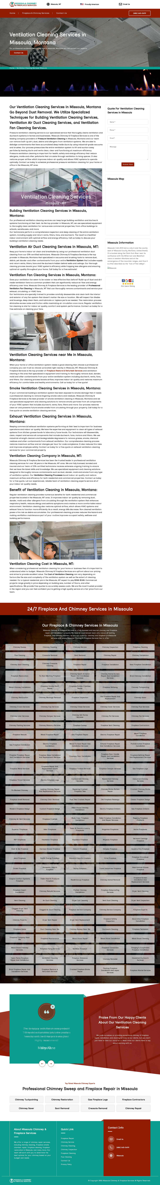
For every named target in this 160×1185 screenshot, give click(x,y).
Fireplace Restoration (19, 676)
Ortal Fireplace (110, 858)
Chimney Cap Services (50, 707)
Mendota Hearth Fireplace (80, 858)
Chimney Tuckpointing (140, 687)
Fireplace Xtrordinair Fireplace (140, 858)
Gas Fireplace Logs (140, 769)
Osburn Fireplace (80, 849)
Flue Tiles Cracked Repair (80, 799)
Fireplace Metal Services (19, 769)
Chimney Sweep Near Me (80, 929)
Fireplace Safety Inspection (110, 920)
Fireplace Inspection (80, 697)
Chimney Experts (20, 920)
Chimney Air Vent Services (19, 819)
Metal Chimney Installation (19, 687)
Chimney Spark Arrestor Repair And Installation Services (80, 676)
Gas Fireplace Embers (140, 809)
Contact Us (61, 13)
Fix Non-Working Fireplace (49, 676)
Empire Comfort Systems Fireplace (19, 880)
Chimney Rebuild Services (50, 891)
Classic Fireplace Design (140, 799)
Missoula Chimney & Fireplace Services (118, 1181)
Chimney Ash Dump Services (80, 716)
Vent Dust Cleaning (110, 900)
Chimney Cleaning (50, 647)
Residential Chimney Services (110, 780)
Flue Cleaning (19, 655)
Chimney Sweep (19, 647)
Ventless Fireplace (80, 949)
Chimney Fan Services (140, 716)
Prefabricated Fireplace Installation (140, 745)
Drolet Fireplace (19, 868)
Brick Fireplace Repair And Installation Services (19, 970)
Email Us (126, 4)
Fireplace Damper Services (110, 769)
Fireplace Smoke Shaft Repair (50, 687)
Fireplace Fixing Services (50, 949)
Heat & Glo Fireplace (19, 849)
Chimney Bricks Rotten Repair (110, 790)
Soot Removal (79, 655)
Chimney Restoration (19, 697)
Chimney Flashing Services (19, 725)
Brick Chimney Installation (140, 676)
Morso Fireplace (79, 868)
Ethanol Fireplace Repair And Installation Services (110, 745)
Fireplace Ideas (19, 929)
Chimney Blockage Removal (50, 697)
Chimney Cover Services (110, 707)
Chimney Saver (140, 697)
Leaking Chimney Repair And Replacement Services (50, 790)
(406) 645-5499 (139, 13)
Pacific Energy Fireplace (49, 858)
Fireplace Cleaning (140, 647)
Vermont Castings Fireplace (140, 840)
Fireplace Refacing (110, 687)
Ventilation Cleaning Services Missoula (32, 68)
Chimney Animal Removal (110, 880)
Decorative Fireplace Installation (140, 920)
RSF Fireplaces (20, 840)
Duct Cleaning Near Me (49, 929)
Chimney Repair (110, 655)
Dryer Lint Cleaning (80, 900)
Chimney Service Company (110, 910)
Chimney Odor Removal (49, 799)
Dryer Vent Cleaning (140, 891)
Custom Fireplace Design (50, 809)
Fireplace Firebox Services (79, 769)
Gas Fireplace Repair (80, 735)
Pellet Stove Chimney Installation (80, 809)
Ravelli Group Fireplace (80, 880)
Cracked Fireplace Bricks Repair (80, 970)
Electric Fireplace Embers (110, 809)
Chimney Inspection (110, 647)
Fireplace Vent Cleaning (110, 725)
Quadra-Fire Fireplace (140, 849)
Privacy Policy (66, 1164)
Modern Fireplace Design (20, 809)
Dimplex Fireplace (110, 849)
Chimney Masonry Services (50, 725)
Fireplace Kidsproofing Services (110, 891)
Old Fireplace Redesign (110, 799)
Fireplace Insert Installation (19, 891)
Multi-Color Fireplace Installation (80, 819)
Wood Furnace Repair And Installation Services (79, 745)
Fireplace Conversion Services (110, 949)
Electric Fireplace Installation (50, 745)
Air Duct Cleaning (50, 900)
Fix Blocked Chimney (19, 790)
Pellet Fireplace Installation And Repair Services (110, 819)
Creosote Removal (49, 655)
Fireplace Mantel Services (140, 970)
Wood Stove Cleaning (140, 938)
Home (12, 13)
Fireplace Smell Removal (19, 799)
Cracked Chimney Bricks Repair (140, 790)
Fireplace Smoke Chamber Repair (80, 687)
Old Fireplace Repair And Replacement (110, 697)
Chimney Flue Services (140, 707)
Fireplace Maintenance (50, 938)
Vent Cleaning (19, 900)
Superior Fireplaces (20, 829)
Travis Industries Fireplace (110, 868)
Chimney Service (80, 647)
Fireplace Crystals (50, 819)
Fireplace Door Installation (80, 756)
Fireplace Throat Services (19, 780)
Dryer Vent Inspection (140, 900)
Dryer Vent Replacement (80, 920)
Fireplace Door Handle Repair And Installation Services (110, 756)
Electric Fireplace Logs (50, 780)
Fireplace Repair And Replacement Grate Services (49, 768)
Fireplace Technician (140, 929)
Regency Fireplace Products (140, 819)
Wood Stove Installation (110, 938)
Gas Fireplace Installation (19, 745)
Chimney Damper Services (49, 716)
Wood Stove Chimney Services (19, 949)
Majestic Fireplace (110, 840)
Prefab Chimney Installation (80, 891)
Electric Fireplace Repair (110, 735)
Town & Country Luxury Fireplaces (80, 829)
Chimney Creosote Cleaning (49, 664)
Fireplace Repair (80, 665)
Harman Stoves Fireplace (50, 849)
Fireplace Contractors (140, 725)
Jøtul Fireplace (20, 858)
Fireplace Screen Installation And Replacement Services (140, 880)
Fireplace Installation (110, 665)
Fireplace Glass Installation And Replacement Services (50, 756)
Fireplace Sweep (80, 725)
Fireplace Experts (140, 910)
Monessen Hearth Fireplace (50, 868)
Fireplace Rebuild (20, 735)
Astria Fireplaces (140, 829)
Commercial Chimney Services (80, 780)
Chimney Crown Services (20, 707)
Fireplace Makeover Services (80, 959)
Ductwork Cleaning (110, 929)
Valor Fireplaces (50, 829)
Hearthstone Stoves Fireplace (140, 868)
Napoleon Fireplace (80, 840)
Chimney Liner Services (19, 716)
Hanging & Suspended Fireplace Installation (140, 949)
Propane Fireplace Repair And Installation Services (19, 756)
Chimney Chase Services (80, 707)
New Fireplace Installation (140, 665)
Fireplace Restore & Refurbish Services (50, 970)
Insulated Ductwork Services (140, 959)
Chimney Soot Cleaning (19, 665)
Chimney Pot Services (110, 716)
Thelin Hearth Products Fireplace (49, 880)
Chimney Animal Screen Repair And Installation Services (110, 676)
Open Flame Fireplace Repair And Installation (19, 959)
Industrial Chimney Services (140, 780)
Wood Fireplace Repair (50, 735)
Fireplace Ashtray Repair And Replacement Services (140, 756)
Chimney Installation (140, 655)
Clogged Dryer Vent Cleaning (20, 910)
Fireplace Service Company (80, 910)
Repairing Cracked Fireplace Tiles (79, 790)
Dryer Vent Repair (50, 920)
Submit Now (128, 164)
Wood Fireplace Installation (140, 734)
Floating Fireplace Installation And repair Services (110, 970)
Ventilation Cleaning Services (50, 959)
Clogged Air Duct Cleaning (49, 910)
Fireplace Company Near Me (20, 938)
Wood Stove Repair (80, 938)
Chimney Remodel (110, 959)
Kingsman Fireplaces (110, 829)
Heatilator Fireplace (50, 840)
